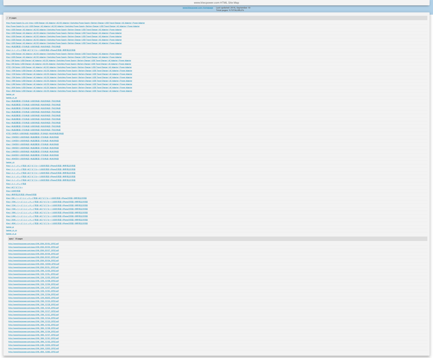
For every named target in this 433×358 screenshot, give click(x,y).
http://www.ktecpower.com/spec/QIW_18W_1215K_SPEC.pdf (33, 332)
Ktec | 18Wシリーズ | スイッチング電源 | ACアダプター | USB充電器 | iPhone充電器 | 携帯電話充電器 (47, 213)
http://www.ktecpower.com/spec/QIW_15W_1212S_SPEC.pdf (33, 301)
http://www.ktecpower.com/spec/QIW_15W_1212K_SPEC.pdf (33, 308)
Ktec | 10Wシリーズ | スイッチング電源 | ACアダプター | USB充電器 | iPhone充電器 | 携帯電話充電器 (47, 202)
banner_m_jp (11, 234)
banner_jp (10, 227)
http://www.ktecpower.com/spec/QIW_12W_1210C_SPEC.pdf (33, 291)
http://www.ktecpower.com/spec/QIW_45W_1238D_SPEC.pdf (33, 352)
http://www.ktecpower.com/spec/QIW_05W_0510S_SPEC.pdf (33, 247)
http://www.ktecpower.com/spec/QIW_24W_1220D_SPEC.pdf (33, 345)
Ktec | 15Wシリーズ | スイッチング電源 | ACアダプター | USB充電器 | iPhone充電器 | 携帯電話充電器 (47, 209)
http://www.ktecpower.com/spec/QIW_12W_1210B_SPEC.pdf (33, 281)
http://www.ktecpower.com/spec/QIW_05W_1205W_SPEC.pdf (33, 264)
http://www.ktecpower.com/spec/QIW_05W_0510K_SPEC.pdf (33, 254)
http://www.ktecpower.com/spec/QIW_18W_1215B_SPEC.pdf (33, 328)
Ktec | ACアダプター (14, 187)
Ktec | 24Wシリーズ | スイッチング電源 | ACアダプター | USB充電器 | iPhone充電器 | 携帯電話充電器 (47, 216)
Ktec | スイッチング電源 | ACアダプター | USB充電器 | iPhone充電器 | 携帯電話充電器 (40, 50)
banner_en (10, 94)
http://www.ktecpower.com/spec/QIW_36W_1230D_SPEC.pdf (33, 348)
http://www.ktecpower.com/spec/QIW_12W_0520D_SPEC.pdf (33, 298)
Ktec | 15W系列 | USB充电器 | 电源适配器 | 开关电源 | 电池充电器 (32, 144)
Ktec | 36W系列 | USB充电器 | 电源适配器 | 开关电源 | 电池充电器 (32, 155)
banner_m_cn (11, 230)
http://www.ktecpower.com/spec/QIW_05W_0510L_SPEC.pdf (33, 267)
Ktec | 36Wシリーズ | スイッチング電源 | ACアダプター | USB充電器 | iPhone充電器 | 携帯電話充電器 (47, 220)
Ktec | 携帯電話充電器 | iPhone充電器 (21, 195)
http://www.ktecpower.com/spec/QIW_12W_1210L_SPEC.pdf (33, 274)
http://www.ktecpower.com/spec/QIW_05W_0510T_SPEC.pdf (33, 250)
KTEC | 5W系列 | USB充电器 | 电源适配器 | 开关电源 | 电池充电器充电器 (35, 133)
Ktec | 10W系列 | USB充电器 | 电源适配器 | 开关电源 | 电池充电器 (32, 137)
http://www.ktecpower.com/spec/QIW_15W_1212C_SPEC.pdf (33, 315)
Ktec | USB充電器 (13, 191)
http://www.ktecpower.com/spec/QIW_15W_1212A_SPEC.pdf (33, 318)
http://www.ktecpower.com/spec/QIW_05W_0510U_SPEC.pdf (33, 244)
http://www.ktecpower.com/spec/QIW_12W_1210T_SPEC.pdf (33, 288)
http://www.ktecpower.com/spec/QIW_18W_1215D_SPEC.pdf (33, 342)
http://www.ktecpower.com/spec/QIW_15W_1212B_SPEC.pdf (33, 304)
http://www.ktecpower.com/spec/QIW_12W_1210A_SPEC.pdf (33, 294)
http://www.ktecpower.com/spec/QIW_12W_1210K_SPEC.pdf (33, 284)
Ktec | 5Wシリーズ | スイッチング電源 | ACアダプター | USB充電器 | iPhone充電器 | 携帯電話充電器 (46, 198)
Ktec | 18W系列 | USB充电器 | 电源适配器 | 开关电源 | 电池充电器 (32, 148)
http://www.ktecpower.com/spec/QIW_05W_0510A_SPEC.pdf (33, 261)
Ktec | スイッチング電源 (16, 184)
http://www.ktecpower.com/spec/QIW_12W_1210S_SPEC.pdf (33, 277)
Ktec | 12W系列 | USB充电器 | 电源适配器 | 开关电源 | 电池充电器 (32, 141)
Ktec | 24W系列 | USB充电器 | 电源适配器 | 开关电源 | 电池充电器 (32, 151)
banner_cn (10, 162)
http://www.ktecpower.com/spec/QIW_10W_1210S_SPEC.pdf (33, 271)
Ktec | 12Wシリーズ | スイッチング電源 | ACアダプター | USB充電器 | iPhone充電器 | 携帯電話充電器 (47, 205)
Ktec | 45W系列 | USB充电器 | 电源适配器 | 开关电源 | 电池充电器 (32, 159)
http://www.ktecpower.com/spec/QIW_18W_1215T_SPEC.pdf (33, 335)
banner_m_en (11, 98)
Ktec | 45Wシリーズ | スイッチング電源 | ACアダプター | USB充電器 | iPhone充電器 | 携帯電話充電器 (47, 223)
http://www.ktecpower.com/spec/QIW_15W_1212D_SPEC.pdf (33, 321)
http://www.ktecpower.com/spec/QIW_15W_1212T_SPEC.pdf (33, 311)
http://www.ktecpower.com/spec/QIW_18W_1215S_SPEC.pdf (33, 325)
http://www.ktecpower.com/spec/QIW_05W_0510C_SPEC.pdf (33, 257)
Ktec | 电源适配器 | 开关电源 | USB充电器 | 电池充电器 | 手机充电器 (33, 47)
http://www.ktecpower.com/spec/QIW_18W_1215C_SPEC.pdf (33, 338)
